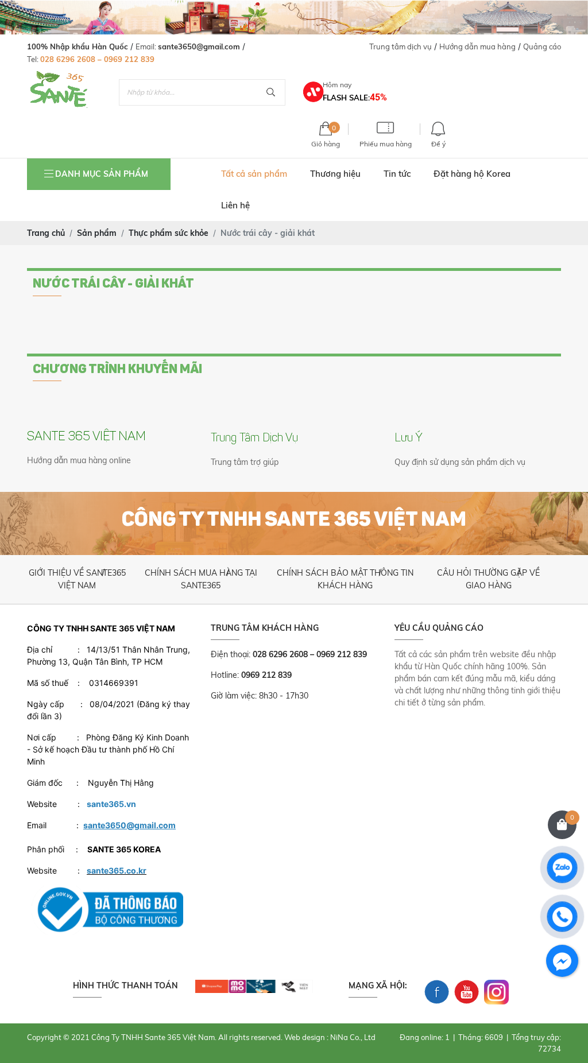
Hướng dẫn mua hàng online (79, 460)
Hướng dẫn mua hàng (477, 46)
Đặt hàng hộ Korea (472, 173)
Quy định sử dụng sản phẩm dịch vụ (459, 462)
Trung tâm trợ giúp (244, 462)
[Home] (58, 77)
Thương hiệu (335, 173)
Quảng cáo (542, 46)
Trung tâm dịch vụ (400, 46)
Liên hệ (235, 205)
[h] (254, 986)
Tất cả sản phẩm (254, 173)
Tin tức (397, 173)
